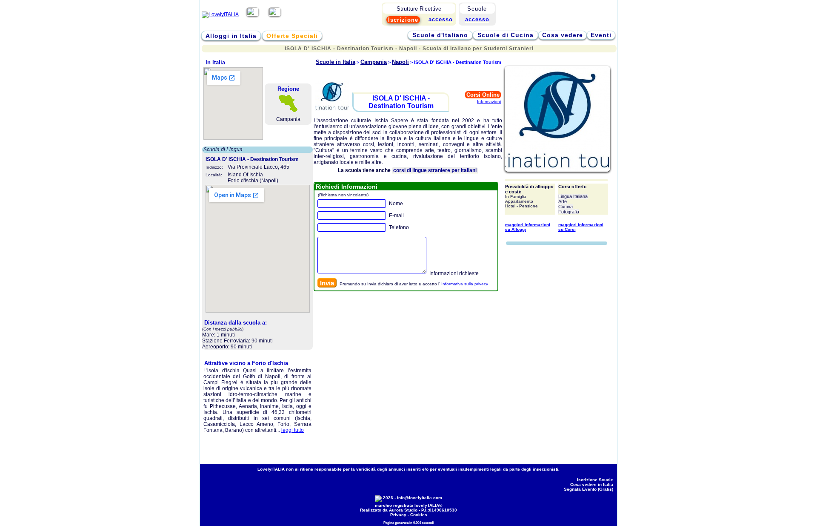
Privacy (398, 514)
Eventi (601, 35)
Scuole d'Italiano (440, 35)
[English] (275, 14)
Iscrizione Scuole (595, 479)
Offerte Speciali (292, 35)
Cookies (418, 514)
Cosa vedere (562, 35)
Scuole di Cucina (505, 35)
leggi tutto (292, 430)
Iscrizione (403, 20)
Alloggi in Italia (231, 35)
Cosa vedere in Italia (591, 484)
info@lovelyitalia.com (419, 497)
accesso (477, 19)
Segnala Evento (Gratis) (588, 489)
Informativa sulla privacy (464, 284)
